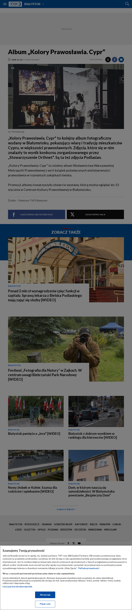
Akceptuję (45, 594)
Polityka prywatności (88, 568)
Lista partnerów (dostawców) (17, 586)
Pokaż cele (45, 604)
